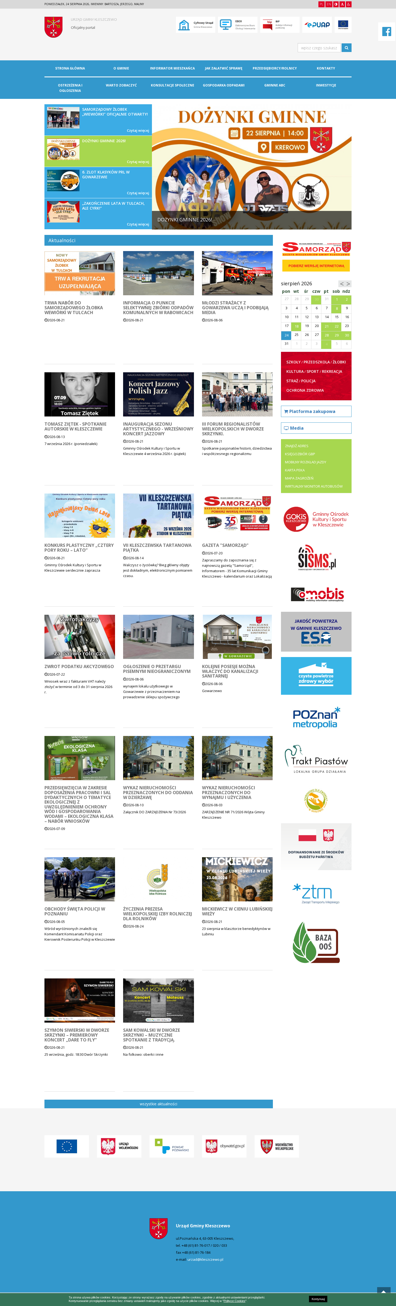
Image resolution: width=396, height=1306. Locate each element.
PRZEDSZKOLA (317, 361)
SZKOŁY (293, 361)
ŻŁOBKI (339, 361)
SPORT (313, 371)
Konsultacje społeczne (172, 85)
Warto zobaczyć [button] (121, 85)
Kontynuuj (318, 1299)
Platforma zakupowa (312, 411)
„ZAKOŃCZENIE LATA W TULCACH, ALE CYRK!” (115, 214)
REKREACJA (332, 371)
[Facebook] (386, 34)
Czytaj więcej (138, 130)
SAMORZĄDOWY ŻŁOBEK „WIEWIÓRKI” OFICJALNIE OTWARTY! (115, 120)
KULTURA (295, 371)
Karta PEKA (295, 470)
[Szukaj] (347, 47)
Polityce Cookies (234, 1300)
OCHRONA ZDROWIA (305, 390)
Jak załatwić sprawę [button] (223, 68)
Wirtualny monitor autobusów (314, 486)
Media (297, 428)
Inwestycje (326, 85)
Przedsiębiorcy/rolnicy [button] (275, 68)
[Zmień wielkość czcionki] (342, 4)
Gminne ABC (274, 85)
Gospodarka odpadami (224, 85)
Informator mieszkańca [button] (172, 68)
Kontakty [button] (326, 68)
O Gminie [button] (121, 68)
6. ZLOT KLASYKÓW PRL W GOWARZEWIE (115, 182)
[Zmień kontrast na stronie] (336, 4)
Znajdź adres (296, 445)
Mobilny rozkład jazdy (305, 462)
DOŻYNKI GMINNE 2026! (115, 151)
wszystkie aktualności (158, 1103)
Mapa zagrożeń (299, 478)
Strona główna (70, 68)
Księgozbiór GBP (300, 453)
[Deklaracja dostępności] (349, 4)
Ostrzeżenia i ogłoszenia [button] (70, 88)
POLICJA (308, 380)
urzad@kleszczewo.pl (205, 1259)
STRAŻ (292, 380)
